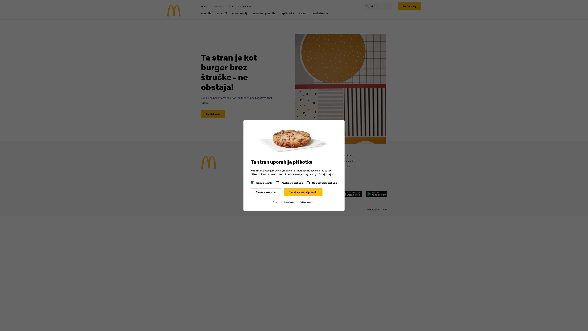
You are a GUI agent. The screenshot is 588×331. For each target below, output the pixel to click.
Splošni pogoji (289, 202)
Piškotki (276, 202)
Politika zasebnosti (307, 202)
